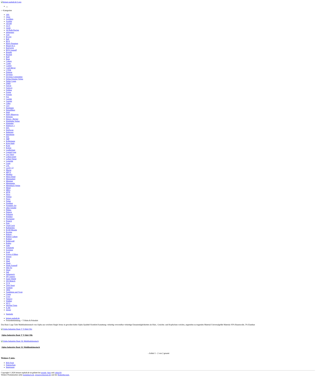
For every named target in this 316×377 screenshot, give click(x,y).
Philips (8, 210)
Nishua (8, 197)
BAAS (8, 37)
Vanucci (9, 299)
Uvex (8, 296)
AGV (8, 26)
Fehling (9, 90)
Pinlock (9, 212)
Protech (9, 221)
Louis (8, 163)
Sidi (7, 272)
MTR (8, 192)
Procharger (10, 219)
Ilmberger (9, 132)
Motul (8, 188)
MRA (8, 190)
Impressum (10, 367)
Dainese (9, 72)
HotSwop (9, 130)
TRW (8, 290)
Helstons (9, 117)
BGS (8, 41)
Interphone (10, 134)
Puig (8, 223)
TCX (8, 283)
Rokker (9, 239)
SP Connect (10, 277)
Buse (8, 59)
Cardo (8, 63)
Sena (8, 259)
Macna (8, 170)
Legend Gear (11, 152)
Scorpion (9, 250)
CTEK (8, 70)
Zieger (8, 310)
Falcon (8, 86)
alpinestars (10, 32)
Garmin (9, 99)
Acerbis (9, 21)
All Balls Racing (12, 30)
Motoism (9, 181)
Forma (8, 92)
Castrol (8, 66)
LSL (8, 166)
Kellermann (10, 141)
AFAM (9, 23)
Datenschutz (11, 365)
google (43, 373)
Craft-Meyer (11, 68)
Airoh (8, 28)
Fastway (9, 88)
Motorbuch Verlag (13, 185)
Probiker (9, 217)
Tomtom (9, 288)
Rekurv (9, 234)
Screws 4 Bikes (12, 254)
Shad (8, 261)
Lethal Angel (11, 157)
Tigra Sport (10, 285)
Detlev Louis (11, 81)
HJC (8, 128)
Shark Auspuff (11, 265)
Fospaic (9, 94)
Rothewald (10, 241)
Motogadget (10, 179)
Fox (7, 97)
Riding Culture (12, 237)
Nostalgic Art (11, 205)
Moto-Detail (10, 177)
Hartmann (10, 108)
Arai (7, 35)
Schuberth (10, 248)
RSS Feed (10, 363)
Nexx (8, 194)
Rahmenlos (10, 228)
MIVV (8, 172)
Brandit (9, 52)
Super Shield (11, 279)
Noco (8, 199)
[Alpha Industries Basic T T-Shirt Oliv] (16, 329)
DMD (8, 83)
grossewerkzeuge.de (43, 375)
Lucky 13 (9, 168)
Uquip (8, 294)
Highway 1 (10, 126)
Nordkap (9, 203)
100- (8, 15)
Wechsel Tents (11, 305)
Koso (8, 146)
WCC (8, 303)
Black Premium (12, 43)
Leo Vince (10, 154)
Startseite (9, 314)
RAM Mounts (11, 230)
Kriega (8, 148)
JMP (8, 139)
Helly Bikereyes (12, 114)
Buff (8, 57)
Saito (8, 245)
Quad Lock (10, 225)
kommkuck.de (28, 375)
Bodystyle (10, 48)
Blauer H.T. (10, 46)
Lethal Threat (11, 159)
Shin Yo (9, 268)
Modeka (9, 174)
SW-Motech (10, 281)
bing (49, 373)
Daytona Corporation (14, 77)
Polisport (9, 214)
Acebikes (9, 19)
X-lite (8, 308)
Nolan (8, 201)
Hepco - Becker (12, 119)
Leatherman (10, 150)
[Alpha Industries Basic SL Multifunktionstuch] (20, 341)
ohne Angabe (11, 208)
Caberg (9, 61)
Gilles (8, 103)
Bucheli (9, 55)
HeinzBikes (10, 110)
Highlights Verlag (13, 121)
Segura (8, 257)
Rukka (8, 243)
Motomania (10, 183)
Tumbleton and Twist (14, 292)
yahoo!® (58, 373)
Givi (7, 106)
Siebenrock (10, 274)
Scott (8, 252)
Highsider (10, 123)
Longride (9, 161)
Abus (8, 17)
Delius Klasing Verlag (14, 79)
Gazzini (9, 101)
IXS (7, 137)
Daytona (9, 75)
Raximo (9, 232)
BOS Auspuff (11, 50)
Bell (7, 39)
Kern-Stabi (10, 143)
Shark (8, 263)
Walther (9, 301)
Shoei (8, 270)
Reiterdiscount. (63, 375)
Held (8, 112)
